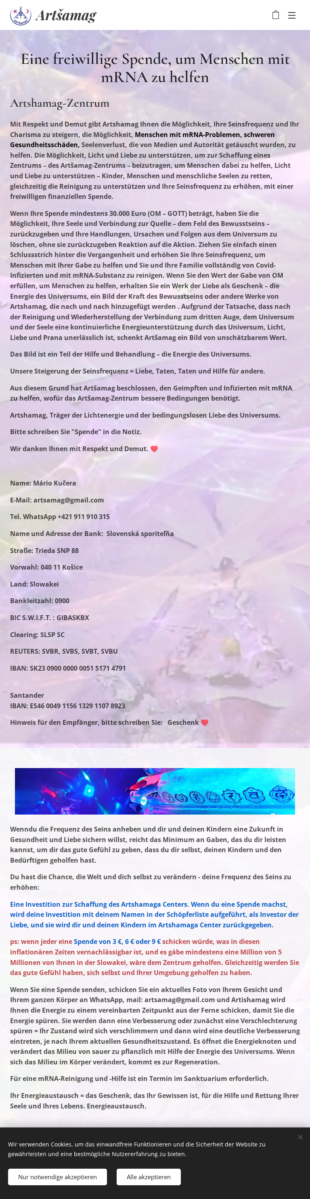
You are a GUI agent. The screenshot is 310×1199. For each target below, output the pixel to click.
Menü (292, 15)
